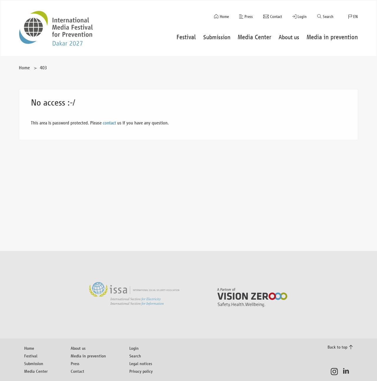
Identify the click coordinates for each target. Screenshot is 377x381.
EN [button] (355, 16)
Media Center (36, 371)
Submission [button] (217, 37)
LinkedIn (348, 371)
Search (328, 16)
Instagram (336, 371)
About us (78, 348)
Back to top (337, 346)
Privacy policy (141, 371)
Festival (30, 355)
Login (302, 16)
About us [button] (289, 37)
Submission (33, 363)
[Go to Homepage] (56, 28)
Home (224, 16)
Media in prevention (88, 355)
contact (109, 122)
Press (248, 16)
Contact (276, 16)
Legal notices (140, 363)
